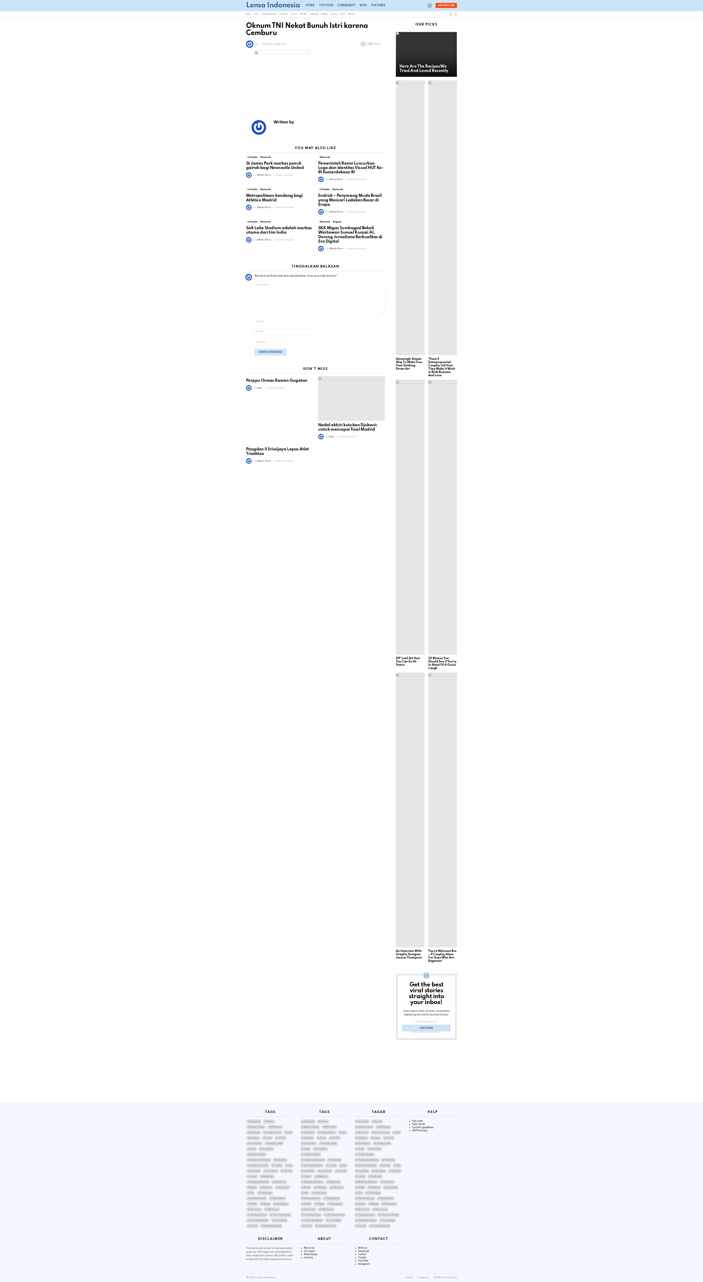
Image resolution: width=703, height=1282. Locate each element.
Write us (362, 1247)
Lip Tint (288, 1171)
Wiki (363, 5)
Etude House (273, 1132)
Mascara (280, 1182)
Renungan (282, 1204)
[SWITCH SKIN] (450, 14)
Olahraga (266, 1193)
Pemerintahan (258, 1198)
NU (252, 1193)
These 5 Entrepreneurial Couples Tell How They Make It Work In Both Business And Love (441, 367)
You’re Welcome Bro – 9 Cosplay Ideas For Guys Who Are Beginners (442, 956)
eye (289, 1132)
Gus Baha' (256, 1143)
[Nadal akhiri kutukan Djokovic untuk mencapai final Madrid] (351, 398)
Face (268, 1138)
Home (310, 5)
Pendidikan (278, 1198)
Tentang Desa (258, 1215)
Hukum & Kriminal (260, 1160)
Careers (308, 1257)
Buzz (248, 14)
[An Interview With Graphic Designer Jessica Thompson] (410, 810)
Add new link (446, 5)
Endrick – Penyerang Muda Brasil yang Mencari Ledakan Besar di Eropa (350, 200)
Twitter (362, 1254)
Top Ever (326, 5)
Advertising (310, 1254)
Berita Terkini (257, 1127)
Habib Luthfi (275, 1143)
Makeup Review (259, 1182)
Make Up (268, 1176)
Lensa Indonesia (273, 5)
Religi (266, 1204)
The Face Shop (281, 1215)
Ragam (337, 222)
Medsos (267, 1187)
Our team (309, 1251)
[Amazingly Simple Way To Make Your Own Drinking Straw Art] (410, 218)
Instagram (364, 1263)
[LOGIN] (429, 5)
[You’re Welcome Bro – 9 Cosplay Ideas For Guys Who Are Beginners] (442, 810)
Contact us (423, 1277)
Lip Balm (255, 1171)
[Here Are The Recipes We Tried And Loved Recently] (426, 54)
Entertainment (269, 14)
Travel (253, 1226)
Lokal (253, 1176)
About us (309, 1247)
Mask (253, 1187)
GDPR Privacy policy (445, 1277)
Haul (252, 1149)
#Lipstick (255, 1121)
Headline (267, 1149)
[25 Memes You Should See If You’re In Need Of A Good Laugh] (442, 517)
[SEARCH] (455, 14)
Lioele (278, 1165)
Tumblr (362, 1257)
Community (346, 5)
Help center (418, 1124)
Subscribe (426, 1028)
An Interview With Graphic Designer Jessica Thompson (409, 954)
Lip (290, 1165)
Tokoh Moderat (259, 1220)
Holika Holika (257, 1154)
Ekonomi (255, 1132)
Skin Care (255, 1209)
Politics (324, 14)
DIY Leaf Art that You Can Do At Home (408, 661)
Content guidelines (423, 1127)
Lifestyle (313, 14)
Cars (256, 14)
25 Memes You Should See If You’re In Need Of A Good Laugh (442, 663)
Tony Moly (280, 1220)
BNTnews (276, 1127)
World (351, 14)
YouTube (363, 1260)
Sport (334, 14)
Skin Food (273, 1209)
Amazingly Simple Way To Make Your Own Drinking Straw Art (409, 363)
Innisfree (281, 1160)
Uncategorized (272, 1226)
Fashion (283, 14)
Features (378, 5)
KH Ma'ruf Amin (259, 1165)
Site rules (417, 1120)
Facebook (363, 1251)
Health (303, 14)
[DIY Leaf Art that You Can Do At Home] (410, 517)
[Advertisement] (426, 1071)
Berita (270, 1121)
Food (294, 14)
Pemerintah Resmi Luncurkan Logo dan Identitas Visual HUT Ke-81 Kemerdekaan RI (350, 167)
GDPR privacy (419, 1130)
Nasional (265, 157)
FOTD (281, 1138)
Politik (253, 1204)
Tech (342, 14)
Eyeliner (254, 1138)
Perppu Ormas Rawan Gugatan (276, 381)
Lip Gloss (271, 1171)
